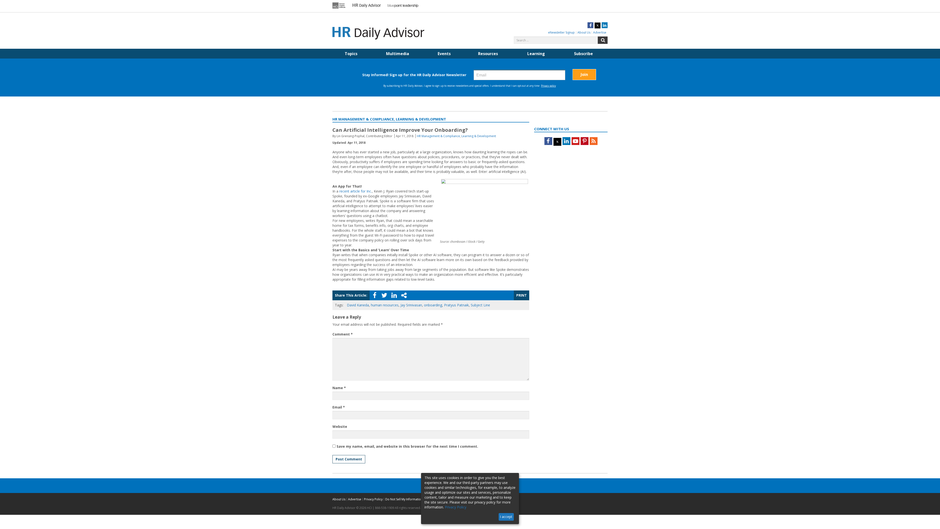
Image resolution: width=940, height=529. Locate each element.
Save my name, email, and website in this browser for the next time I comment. (407, 446)
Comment (342, 334)
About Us (583, 32)
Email (338, 407)
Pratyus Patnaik (456, 305)
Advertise (599, 32)
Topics (351, 53)
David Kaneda (358, 305)
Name (339, 387)
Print (521, 295)
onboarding (433, 305)
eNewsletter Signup (561, 32)
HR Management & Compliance (438, 136)
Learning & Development (478, 136)
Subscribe (583, 53)
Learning (536, 53)
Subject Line (480, 305)
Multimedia (397, 53)
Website (339, 426)
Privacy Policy (373, 499)
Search (603, 40)
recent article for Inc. (355, 191)
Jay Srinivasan (411, 305)
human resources (385, 305)
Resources (488, 53)
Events (444, 53)
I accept (506, 516)
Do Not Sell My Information (404, 499)
